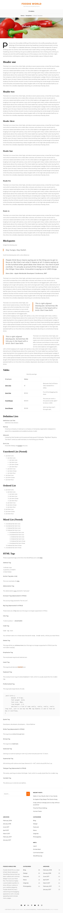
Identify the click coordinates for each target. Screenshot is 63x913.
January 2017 (7, 840)
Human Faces (37, 811)
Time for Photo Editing (40, 808)
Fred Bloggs (9, 401)
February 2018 (7, 820)
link (18, 581)
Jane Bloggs (9, 408)
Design (35, 824)
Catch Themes (54, 909)
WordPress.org (37, 856)
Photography (37, 837)
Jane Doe (8, 393)
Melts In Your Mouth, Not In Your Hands (45, 796)
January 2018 (7, 824)
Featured (36, 827)
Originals (35, 833)
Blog (34, 820)
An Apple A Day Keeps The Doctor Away (45, 799)
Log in (35, 846)
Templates (29, 15)
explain (20, 445)
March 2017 (6, 833)
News (35, 830)
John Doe (8, 385)
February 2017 (7, 837)
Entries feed (37, 849)
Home (22, 15)
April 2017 (6, 830)
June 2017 (6, 827)
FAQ (41, 558)
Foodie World (31, 3)
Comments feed (38, 852)
